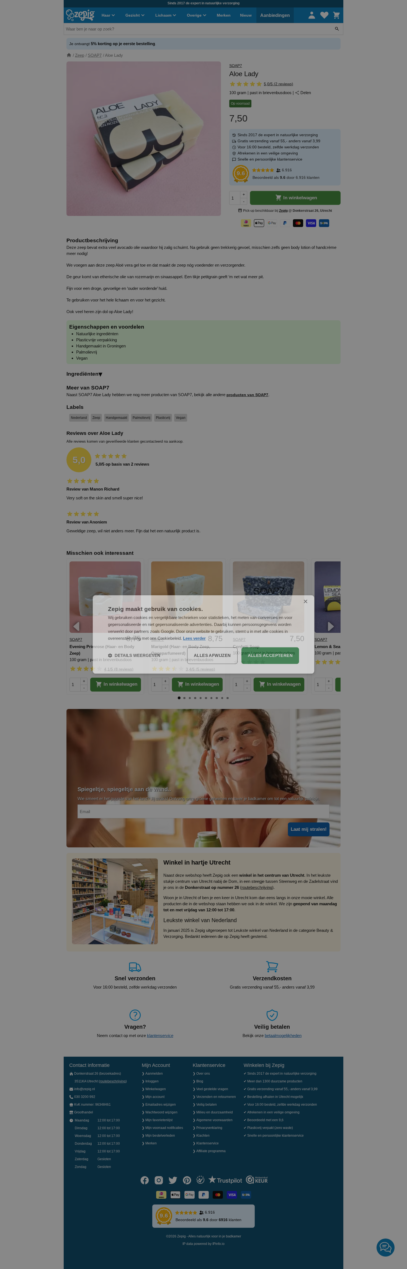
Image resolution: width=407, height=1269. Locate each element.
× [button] (305, 602)
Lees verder (194, 638)
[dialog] (203, 634)
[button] (134, 655)
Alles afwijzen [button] (212, 655)
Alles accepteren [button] (270, 655)
